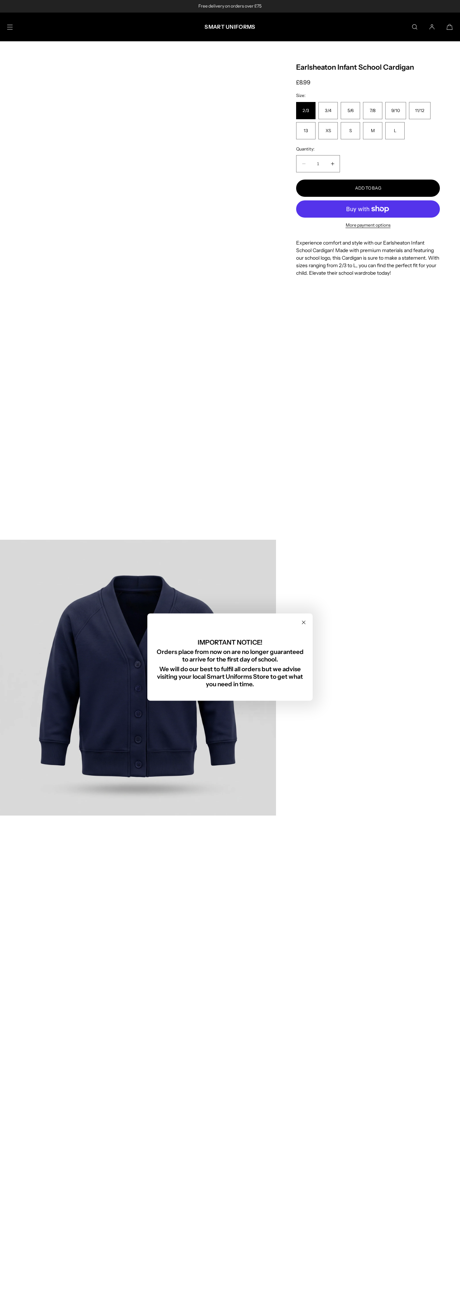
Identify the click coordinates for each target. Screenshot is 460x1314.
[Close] (304, 622)
